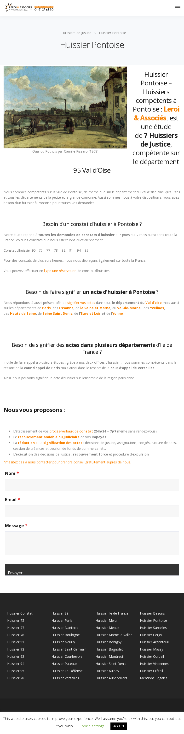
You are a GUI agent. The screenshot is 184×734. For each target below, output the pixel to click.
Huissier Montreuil (110, 656)
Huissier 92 (15, 649)
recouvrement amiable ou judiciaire (49, 437)
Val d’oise (154, 302)
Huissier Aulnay (107, 671)
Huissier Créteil (151, 671)
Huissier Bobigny (108, 642)
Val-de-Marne (129, 308)
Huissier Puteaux (64, 663)
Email (12, 499)
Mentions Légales (153, 678)
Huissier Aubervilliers (111, 678)
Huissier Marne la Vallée (114, 635)
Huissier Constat (20, 613)
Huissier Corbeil (152, 656)
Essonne (66, 308)
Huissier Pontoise (153, 620)
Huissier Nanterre (65, 627)
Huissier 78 (15, 635)
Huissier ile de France (112, 613)
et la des (50, 442)
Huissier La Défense (67, 671)
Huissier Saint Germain (69, 649)
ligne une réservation (60, 270)
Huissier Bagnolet (109, 649)
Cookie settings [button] (92, 725)
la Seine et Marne (95, 308)
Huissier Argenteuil (154, 642)
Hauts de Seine (23, 313)
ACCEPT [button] (118, 726)
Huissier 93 (15, 656)
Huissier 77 (15, 627)
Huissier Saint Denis (111, 663)
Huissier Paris (62, 620)
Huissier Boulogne (66, 635)
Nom (12, 473)
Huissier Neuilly (63, 642)
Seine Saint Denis (57, 313)
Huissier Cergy (151, 635)
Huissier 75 (15, 620)
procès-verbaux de (72, 431)
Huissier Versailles (65, 678)
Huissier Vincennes (154, 663)
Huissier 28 (15, 678)
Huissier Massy (151, 649)
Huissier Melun (107, 620)
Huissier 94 (15, 663)
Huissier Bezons (152, 613)
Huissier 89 (60, 613)
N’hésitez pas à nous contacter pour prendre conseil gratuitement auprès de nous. (67, 462)
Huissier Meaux (107, 627)
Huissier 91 (15, 642)
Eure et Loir (91, 313)
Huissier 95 (15, 671)
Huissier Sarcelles (153, 627)
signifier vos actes (81, 302)
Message (16, 525)
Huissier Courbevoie (67, 656)
